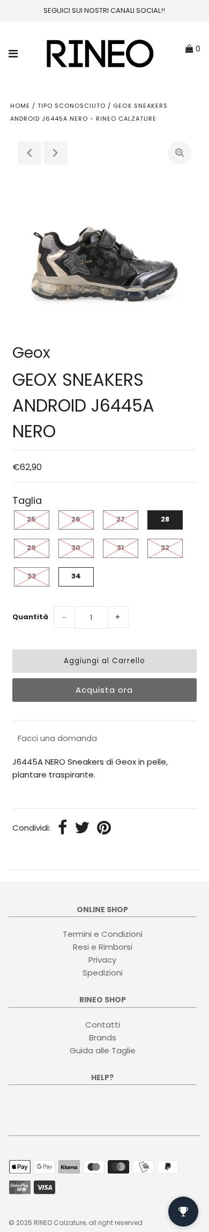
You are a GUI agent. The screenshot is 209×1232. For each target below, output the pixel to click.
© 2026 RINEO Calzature (47, 1222)
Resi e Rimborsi (102, 946)
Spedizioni (103, 972)
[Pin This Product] (104, 828)
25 (31, 519)
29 (31, 547)
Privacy (102, 959)
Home (20, 105)
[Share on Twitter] (81, 828)
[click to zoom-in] (179, 153)
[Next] (56, 153)
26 (75, 519)
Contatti (102, 1024)
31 (120, 547)
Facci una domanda (57, 738)
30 (75, 547)
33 (31, 576)
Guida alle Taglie (103, 1050)
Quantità (30, 617)
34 (76, 576)
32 (165, 547)
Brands (102, 1037)
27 (120, 519)
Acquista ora (104, 689)
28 (165, 519)
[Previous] (29, 153)
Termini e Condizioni (103, 934)
